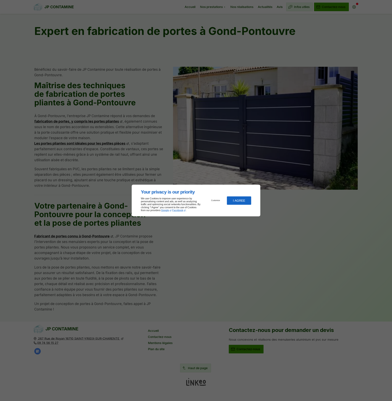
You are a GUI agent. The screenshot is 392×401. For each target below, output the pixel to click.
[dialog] (196, 200)
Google (165, 210)
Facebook (177, 210)
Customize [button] (215, 200)
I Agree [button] (239, 200)
